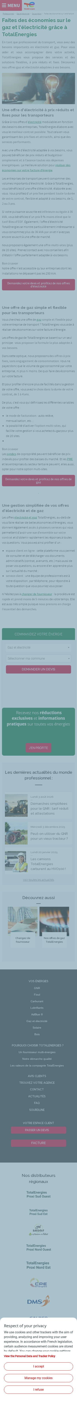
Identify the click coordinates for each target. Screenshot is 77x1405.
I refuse (38, 1389)
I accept (38, 1366)
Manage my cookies (38, 1378)
